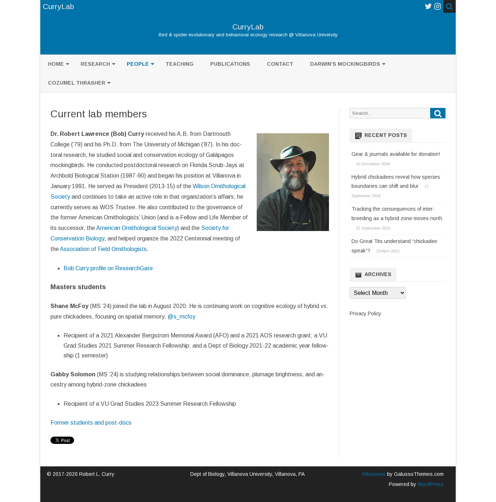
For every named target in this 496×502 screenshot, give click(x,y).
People (138, 64)
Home (56, 64)
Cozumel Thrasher (76, 83)
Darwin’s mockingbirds (345, 64)
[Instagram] (437, 6)
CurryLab (248, 27)
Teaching (180, 64)
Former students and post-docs (90, 423)
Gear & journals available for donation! (395, 154)
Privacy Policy (365, 313)
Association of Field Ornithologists (103, 249)
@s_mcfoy (181, 316)
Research (95, 64)
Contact (280, 64)
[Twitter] (428, 6)
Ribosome (374, 474)
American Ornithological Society (136, 228)
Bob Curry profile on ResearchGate (108, 268)
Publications (230, 64)
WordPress (430, 484)
